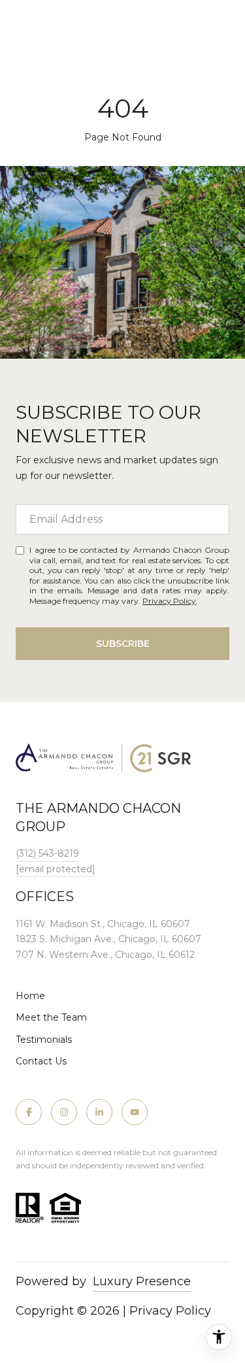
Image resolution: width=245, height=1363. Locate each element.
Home (30, 996)
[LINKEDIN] (99, 1112)
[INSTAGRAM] (64, 1112)
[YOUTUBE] (135, 1112)
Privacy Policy (169, 601)
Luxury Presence (142, 1281)
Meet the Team (51, 1017)
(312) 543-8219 (47, 853)
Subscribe (123, 643)
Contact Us (41, 1061)
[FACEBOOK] (29, 1112)
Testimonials (44, 1039)
